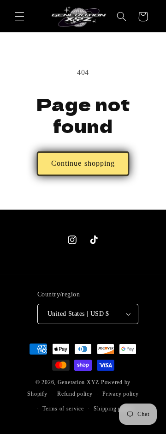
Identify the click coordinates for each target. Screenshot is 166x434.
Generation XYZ (78, 382)
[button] (19, 16)
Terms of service (63, 408)
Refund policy (75, 394)
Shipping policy (113, 408)
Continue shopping (83, 163)
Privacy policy (120, 394)
